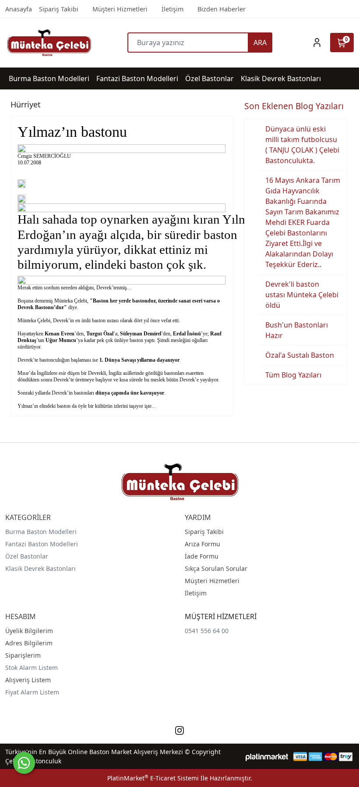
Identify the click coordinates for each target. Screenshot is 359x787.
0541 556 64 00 (207, 631)
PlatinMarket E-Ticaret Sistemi (153, 778)
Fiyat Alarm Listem (32, 692)
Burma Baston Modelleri (41, 531)
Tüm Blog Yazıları (293, 375)
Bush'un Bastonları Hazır (296, 330)
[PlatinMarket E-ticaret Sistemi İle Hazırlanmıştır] (267, 756)
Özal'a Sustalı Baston (299, 355)
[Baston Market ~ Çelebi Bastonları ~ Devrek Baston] (48, 42)
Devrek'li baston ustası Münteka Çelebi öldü (301, 294)
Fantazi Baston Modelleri (41, 544)
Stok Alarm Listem (31, 667)
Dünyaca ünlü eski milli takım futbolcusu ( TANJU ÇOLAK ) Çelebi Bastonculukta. (302, 144)
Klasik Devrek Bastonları (40, 568)
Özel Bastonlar (26, 556)
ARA (260, 42)
